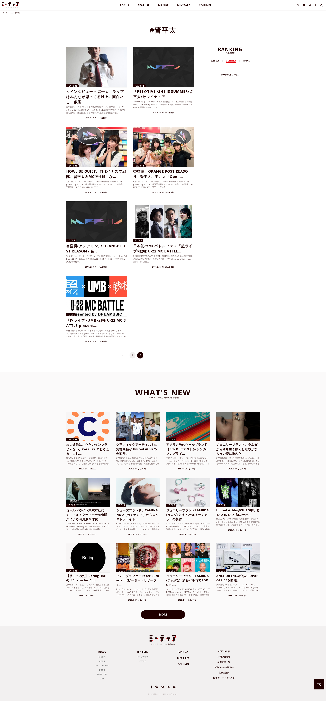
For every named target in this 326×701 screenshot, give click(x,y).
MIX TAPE (183, 5)
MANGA (163, 5)
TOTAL (246, 60)
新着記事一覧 (224, 661)
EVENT (142, 661)
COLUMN (205, 5)
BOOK (102, 670)
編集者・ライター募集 (224, 677)
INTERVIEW (142, 656)
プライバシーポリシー (224, 667)
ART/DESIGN (102, 665)
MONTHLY (231, 60)
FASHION (102, 674)
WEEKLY (215, 60)
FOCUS (124, 5)
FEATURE (144, 5)
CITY (102, 678)
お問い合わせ (224, 656)
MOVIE (102, 661)
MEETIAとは (224, 651)
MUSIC (101, 656)
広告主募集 (224, 672)
